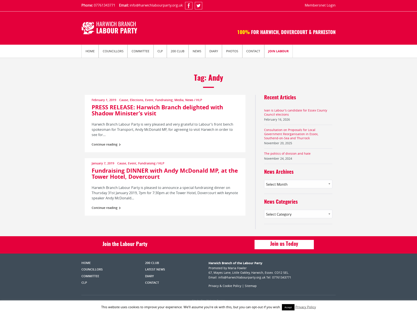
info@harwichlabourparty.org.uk (156, 5)
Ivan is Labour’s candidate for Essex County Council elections (295, 112)
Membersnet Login (320, 5)
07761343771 (104, 5)
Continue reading (105, 144)
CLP (160, 51)
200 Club (177, 51)
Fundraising (164, 100)
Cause (123, 100)
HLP (199, 100)
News (197, 51)
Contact (253, 51)
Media (179, 100)
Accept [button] (288, 307)
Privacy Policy (305, 307)
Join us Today (284, 244)
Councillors (113, 51)
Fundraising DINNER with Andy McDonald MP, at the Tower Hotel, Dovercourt (165, 173)
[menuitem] (90, 51)
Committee (140, 51)
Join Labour (278, 51)
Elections (136, 100)
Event (149, 100)
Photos (232, 51)
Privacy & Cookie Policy (224, 286)
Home (90, 51)
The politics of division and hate (287, 153)
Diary (213, 51)
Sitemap (251, 286)
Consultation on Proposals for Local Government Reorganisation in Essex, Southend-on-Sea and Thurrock (291, 134)
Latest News (155, 269)
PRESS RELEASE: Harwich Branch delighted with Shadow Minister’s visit (157, 110)
